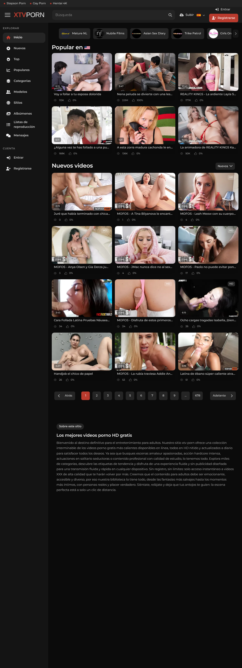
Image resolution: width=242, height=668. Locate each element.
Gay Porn (39, 3)
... (185, 395)
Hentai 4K (60, 3)
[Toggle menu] (7, 15)
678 (197, 395)
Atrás (68, 395)
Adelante (219, 395)
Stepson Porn (16, 3)
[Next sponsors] (235, 34)
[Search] (170, 15)
